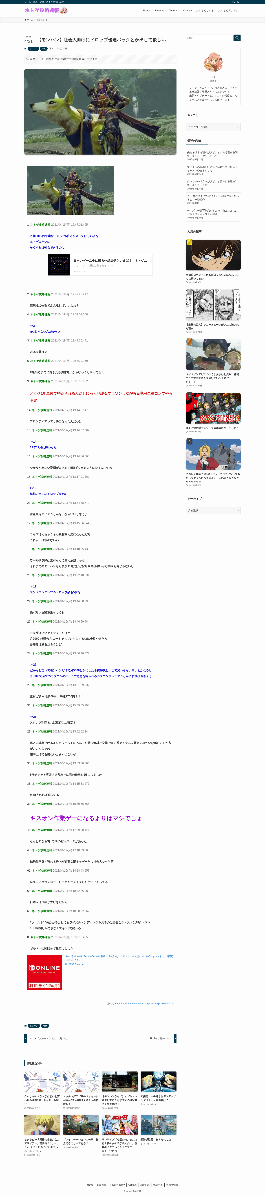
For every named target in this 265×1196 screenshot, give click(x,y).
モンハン (33, 49)
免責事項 (158, 1184)
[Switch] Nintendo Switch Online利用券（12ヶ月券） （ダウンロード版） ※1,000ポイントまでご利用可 (119, 956)
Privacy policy (117, 1184)
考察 (44, 49)
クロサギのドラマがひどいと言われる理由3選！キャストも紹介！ (212, 185)
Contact (132, 1184)
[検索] (238, 2)
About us (145, 1184)
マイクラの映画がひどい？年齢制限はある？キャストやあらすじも (212, 170)
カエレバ (79, 960)
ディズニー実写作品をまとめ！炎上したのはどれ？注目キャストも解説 (212, 214)
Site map (101, 1184)
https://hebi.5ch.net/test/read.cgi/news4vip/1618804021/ (144, 1003)
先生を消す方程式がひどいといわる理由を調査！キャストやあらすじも (212, 156)
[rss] (233, 2)
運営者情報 (172, 1184)
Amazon (79, 964)
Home (90, 1184)
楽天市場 (69, 964)
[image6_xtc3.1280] (70, 213)
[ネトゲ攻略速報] (46, 10)
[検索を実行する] (237, 38)
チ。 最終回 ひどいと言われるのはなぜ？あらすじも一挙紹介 (213, 199)
